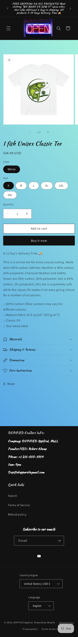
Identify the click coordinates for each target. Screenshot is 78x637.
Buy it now (39, 241)
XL (46, 185)
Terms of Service (19, 505)
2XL (61, 185)
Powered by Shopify (44, 622)
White (12, 169)
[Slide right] (48, 132)
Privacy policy (30, 628)
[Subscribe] (59, 540)
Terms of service (50, 628)
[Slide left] (30, 132)
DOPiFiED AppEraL (23, 622)
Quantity (8, 204)
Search (12, 496)
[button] (8, 28)
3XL (10, 195)
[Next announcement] (70, 8)
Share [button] (11, 384)
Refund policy (17, 514)
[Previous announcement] (7, 8)
